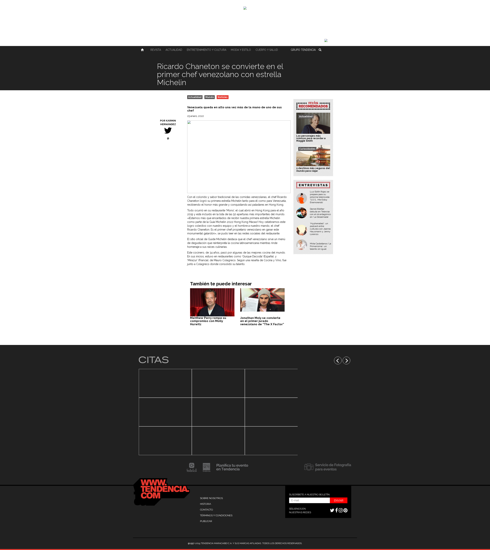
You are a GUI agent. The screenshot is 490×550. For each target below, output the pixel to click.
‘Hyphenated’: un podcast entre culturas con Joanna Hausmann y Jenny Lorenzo (320, 229)
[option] (165, 412)
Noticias (223, 97)
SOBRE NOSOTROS (211, 498)
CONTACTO (206, 509)
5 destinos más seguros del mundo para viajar (313, 169)
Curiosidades (307, 149)
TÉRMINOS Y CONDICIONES (216, 515)
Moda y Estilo (241, 49)
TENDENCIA (303, 49)
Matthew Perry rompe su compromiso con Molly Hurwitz (208, 321)
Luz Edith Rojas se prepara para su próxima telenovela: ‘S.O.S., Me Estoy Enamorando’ (320, 197)
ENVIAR (338, 500)
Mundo (209, 97)
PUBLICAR (206, 521)
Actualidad (174, 49)
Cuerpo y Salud (267, 49)
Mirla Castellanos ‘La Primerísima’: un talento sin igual (320, 246)
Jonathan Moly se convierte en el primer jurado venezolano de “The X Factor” (262, 321)
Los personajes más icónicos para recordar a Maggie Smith (311, 138)
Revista (155, 49)
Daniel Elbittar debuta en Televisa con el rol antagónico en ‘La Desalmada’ (320, 213)
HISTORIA (205, 503)
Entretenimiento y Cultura (206, 49)
